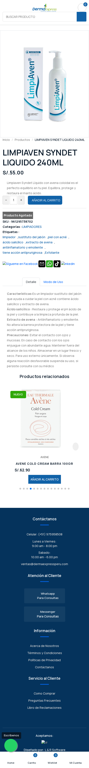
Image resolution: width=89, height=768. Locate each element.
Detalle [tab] (31, 282)
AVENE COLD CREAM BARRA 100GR (44, 464)
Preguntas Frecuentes (44, 700)
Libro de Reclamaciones (44, 708)
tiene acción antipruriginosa (22, 252)
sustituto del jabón (31, 237)
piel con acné (57, 237)
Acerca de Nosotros (44, 646)
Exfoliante (52, 252)
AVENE (44, 457)
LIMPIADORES (32, 227)
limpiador (9, 237)
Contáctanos (44, 667)
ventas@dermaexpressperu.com (44, 564)
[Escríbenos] (10, 745)
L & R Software (55, 750)
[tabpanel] (44, 327)
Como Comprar (44, 693)
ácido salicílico (13, 242)
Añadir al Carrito (46, 200)
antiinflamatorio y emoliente (23, 247)
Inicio (6, 140)
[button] (20, 489)
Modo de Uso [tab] (53, 282)
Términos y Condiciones (44, 653)
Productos (22, 140)
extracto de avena (39, 242)
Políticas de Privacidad (44, 660)
